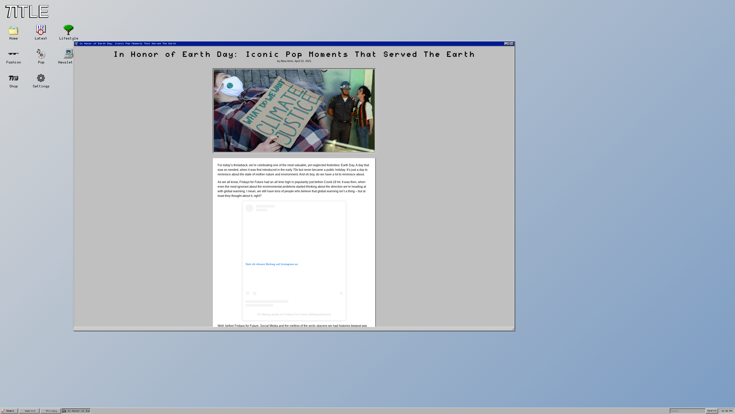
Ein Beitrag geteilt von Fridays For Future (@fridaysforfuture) (294, 314)
